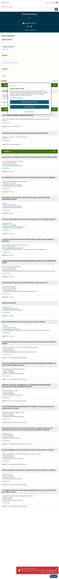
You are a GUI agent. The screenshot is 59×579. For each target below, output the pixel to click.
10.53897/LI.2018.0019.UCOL (12, 308)
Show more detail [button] (6, 98)
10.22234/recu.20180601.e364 (12, 329)
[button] (55, 81)
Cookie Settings (29, 111)
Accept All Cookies (29, 107)
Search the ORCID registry (6, 6)
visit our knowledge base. (51, 570)
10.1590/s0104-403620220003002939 (14, 248)
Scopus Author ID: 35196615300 (10, 62)
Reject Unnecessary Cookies (29, 102)
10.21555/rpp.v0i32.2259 (11, 269)
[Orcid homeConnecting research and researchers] (5, 2)
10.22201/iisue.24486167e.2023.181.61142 (15, 226)
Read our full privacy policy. (16, 97)
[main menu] (56, 2)
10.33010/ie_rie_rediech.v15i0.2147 (13, 184)
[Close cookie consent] (49, 84)
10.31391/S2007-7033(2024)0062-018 (13, 206)
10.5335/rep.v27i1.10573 (11, 289)
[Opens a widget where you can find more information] (54, 576)
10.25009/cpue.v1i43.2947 (11, 164)
